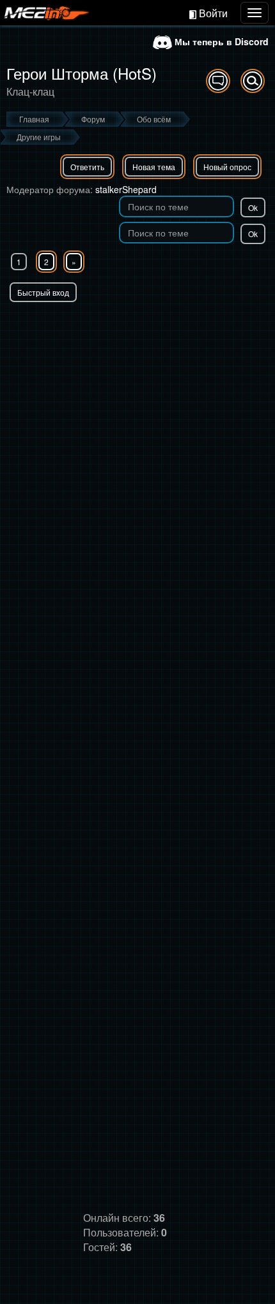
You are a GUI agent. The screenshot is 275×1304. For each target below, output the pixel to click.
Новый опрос (227, 166)
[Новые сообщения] (218, 81)
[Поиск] (252, 81)
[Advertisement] (137, 445)
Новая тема (153, 166)
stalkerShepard (126, 189)
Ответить (87, 166)
